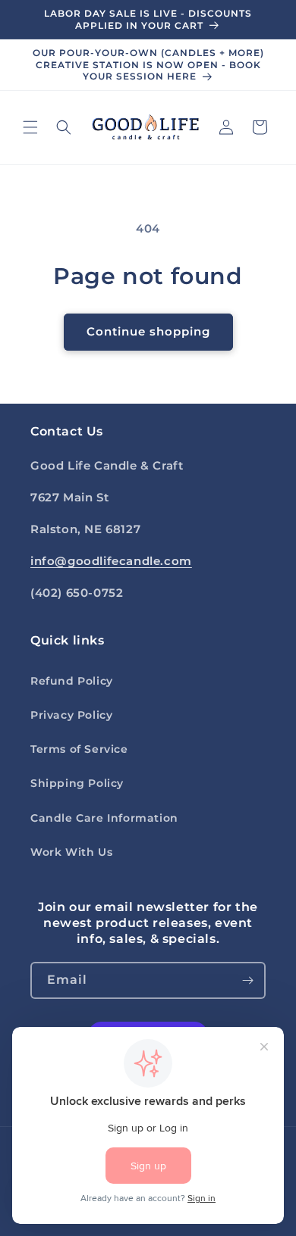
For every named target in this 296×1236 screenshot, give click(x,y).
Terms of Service (79, 749)
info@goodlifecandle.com (111, 561)
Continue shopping (148, 331)
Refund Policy (71, 681)
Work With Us (71, 852)
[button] (30, 127)
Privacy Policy (71, 715)
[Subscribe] (247, 980)
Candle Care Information (104, 818)
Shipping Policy (77, 783)
